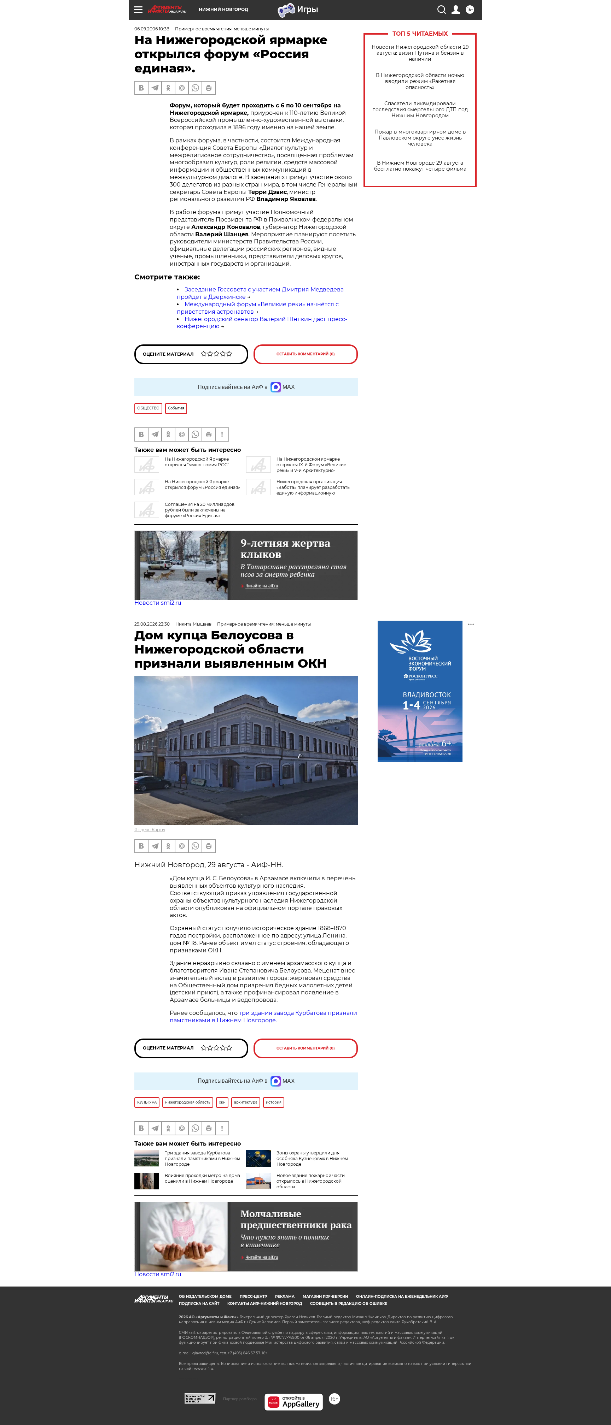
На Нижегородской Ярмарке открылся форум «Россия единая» (202, 484)
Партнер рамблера (240, 1399)
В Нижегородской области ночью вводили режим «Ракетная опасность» (420, 81)
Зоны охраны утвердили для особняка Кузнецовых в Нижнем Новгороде (312, 1158)
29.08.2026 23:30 (152, 624)
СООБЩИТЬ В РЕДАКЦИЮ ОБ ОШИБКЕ (348, 1303)
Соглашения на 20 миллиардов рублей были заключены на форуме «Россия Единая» (199, 510)
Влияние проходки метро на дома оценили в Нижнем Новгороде (202, 1178)
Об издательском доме (205, 1296)
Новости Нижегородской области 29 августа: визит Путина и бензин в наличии (420, 53)
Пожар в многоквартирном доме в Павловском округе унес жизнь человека (420, 138)
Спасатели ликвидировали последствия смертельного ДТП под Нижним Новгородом (420, 110)
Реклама (285, 1296)
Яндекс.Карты (149, 829)
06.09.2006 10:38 (151, 28)
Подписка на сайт (199, 1303)
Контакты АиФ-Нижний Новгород (264, 1303)
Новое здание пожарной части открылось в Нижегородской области (311, 1181)
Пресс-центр (253, 1296)
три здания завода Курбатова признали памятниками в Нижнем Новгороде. (263, 1017)
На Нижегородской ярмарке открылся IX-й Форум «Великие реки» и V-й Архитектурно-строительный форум (296, 467)
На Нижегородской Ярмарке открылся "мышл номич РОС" (197, 461)
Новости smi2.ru (157, 602)
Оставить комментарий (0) (306, 354)
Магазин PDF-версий (325, 1296)
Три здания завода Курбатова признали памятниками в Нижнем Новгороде (202, 1158)
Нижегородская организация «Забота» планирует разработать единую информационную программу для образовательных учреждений (298, 490)
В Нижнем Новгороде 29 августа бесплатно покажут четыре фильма (420, 166)
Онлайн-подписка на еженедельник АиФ (402, 1296)
